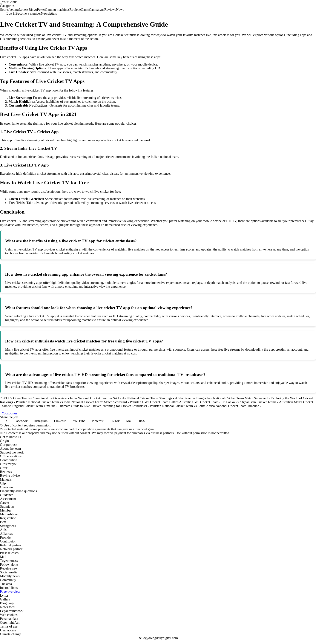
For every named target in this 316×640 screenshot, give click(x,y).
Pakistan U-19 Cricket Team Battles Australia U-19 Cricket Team (174, 402)
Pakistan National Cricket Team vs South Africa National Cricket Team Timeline (204, 406)
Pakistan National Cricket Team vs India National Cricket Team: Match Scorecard (71, 402)
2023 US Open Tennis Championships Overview (33, 398)
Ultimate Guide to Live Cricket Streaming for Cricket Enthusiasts (102, 406)
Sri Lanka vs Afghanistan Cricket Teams (248, 402)
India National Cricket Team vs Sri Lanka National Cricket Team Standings (121, 398)
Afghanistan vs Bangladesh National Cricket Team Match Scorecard (221, 398)
